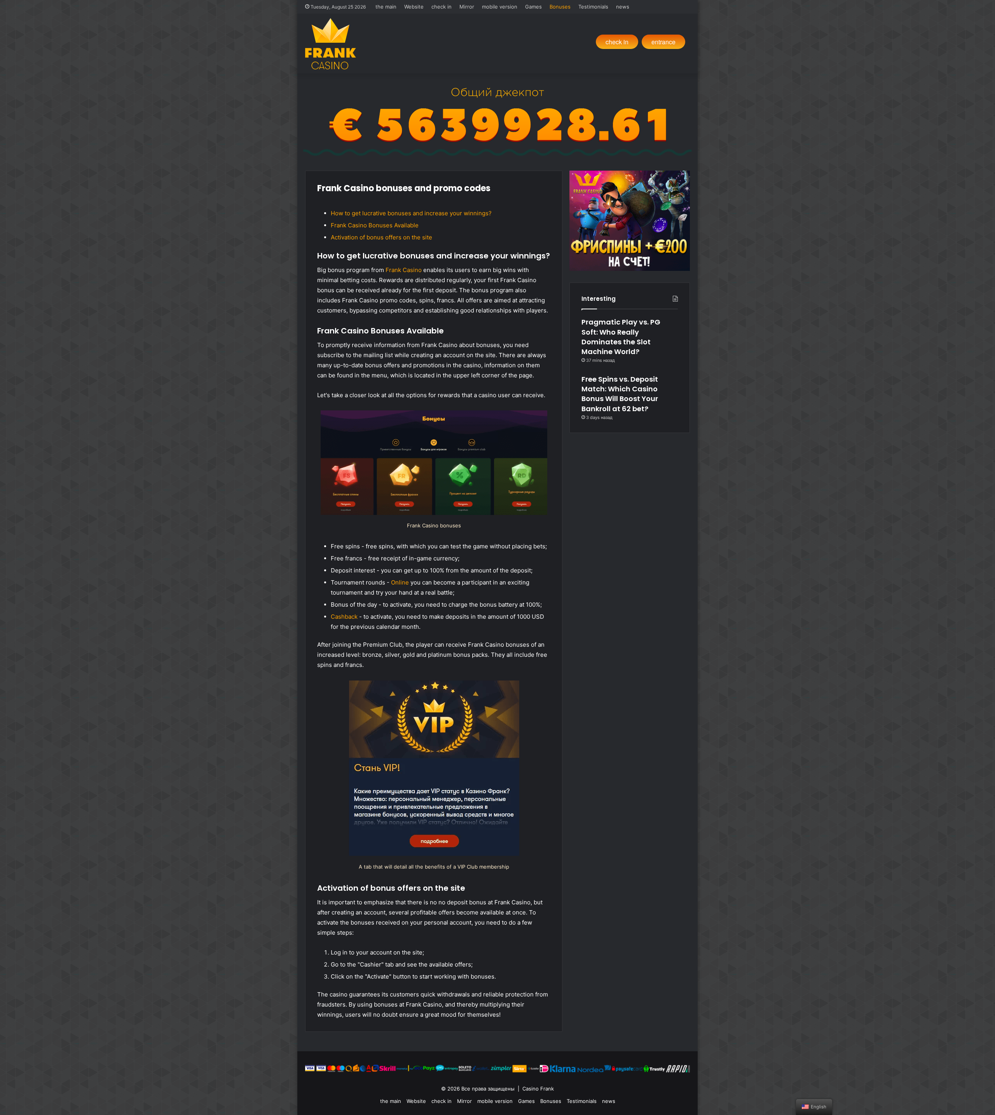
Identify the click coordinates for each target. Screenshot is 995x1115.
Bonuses (560, 6)
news (622, 6)
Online (400, 582)
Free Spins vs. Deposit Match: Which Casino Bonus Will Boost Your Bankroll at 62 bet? (619, 394)
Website (414, 6)
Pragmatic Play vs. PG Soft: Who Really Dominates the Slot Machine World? (620, 336)
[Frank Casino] (330, 44)
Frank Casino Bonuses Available (375, 225)
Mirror (466, 6)
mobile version (499, 6)
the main (385, 6)
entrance (663, 41)
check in (441, 6)
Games (533, 6)
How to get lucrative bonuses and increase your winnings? (411, 213)
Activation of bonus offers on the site (381, 237)
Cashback (344, 616)
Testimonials (593, 6)
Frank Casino (404, 270)
